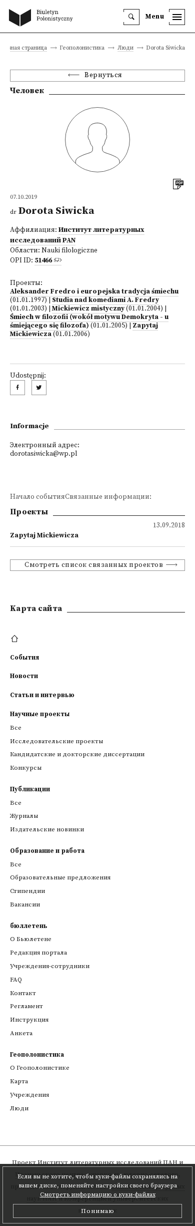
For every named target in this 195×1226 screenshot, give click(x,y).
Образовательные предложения (60, 877)
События (24, 658)
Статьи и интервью (42, 695)
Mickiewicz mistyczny (88, 308)
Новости (24, 676)
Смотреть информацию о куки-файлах (98, 1194)
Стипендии (27, 891)
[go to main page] (43, 18)
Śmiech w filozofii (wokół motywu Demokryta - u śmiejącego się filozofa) (89, 321)
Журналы (24, 816)
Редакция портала (38, 953)
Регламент (26, 1006)
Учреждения (29, 1095)
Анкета (21, 1033)
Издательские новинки (47, 829)
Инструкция (29, 1020)
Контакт (23, 993)
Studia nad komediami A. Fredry (105, 300)
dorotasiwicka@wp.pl (43, 454)
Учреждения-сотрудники (50, 966)
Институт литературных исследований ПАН (108, 1162)
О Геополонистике (40, 1068)
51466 (43, 260)
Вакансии (25, 904)
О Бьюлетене (31, 939)
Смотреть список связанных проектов (93, 565)
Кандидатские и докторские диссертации (77, 754)
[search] (132, 17)
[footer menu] (16, 639)
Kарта (19, 1081)
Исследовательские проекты (56, 741)
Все (16, 728)
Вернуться (103, 75)
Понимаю (97, 1211)
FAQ (16, 980)
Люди (126, 48)
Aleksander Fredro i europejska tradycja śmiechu (94, 291)
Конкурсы (26, 768)
